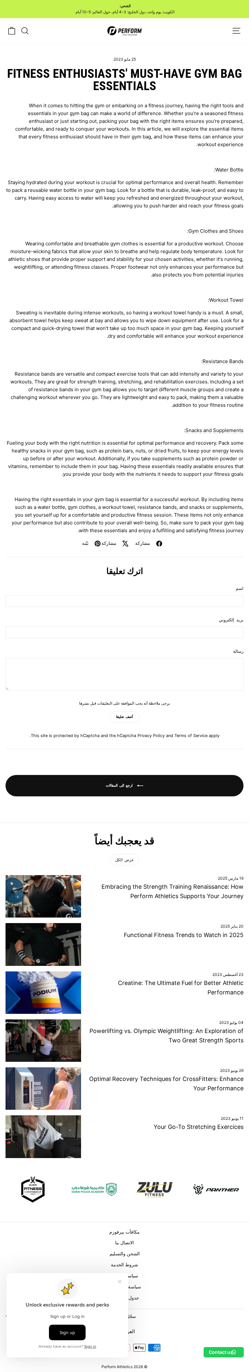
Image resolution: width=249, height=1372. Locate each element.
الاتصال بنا (124, 1242)
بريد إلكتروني (231, 619)
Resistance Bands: (222, 361)
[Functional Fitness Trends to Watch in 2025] (43, 944)
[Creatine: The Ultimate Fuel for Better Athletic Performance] (43, 992)
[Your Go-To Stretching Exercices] (43, 1136)
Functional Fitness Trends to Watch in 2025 (183, 935)
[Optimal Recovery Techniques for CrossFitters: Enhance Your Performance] (43, 1088)
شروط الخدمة (124, 1264)
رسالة (238, 651)
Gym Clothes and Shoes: (215, 231)
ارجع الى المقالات (120, 785)
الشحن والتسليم (125, 1253)
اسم (239, 588)
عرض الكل (124, 859)
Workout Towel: (225, 300)
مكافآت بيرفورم (124, 1232)
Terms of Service (191, 735)
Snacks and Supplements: (213, 430)
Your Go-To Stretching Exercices (198, 1126)
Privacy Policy (151, 735)
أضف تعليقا (124, 716)
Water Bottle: (228, 170)
